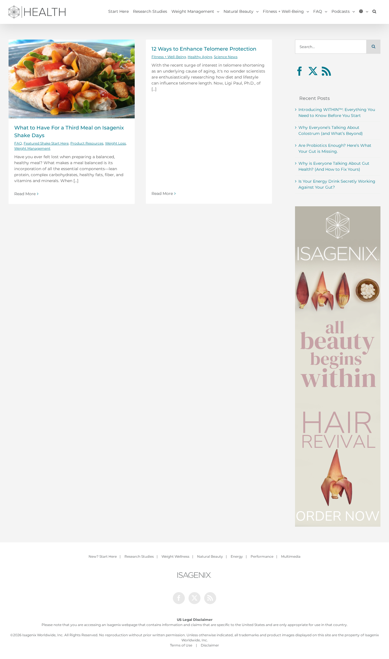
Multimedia (290, 556)
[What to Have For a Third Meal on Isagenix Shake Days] (72, 79)
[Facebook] (299, 71)
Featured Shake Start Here (46, 143)
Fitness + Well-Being (168, 57)
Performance (262, 556)
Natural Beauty (210, 556)
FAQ (18, 143)
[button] (374, 11)
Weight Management (32, 148)
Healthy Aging (200, 57)
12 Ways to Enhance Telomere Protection (203, 49)
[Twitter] (313, 71)
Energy (237, 556)
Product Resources (86, 143)
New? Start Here (103, 556)
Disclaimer (210, 645)
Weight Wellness (175, 556)
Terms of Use (181, 645)
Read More (25, 193)
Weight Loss (115, 143)
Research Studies (139, 556)
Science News (226, 57)
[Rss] (326, 71)
